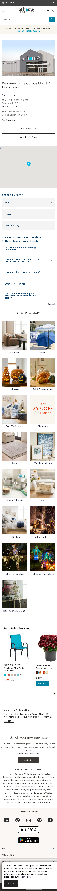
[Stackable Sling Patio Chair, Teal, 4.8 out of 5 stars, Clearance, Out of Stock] (19, 648)
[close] (55, 866)
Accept (11, 884)
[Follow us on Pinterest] (39, 820)
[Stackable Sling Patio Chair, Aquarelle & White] (18, 675)
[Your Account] (48, 11)
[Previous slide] (51, 693)
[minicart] (53, 11)
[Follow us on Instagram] (28, 820)
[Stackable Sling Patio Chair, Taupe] (12, 675)
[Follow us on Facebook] (6, 820)
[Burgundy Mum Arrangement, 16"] (37, 672)
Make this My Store (28, 137)
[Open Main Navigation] (3, 11)
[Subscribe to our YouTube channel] (50, 820)
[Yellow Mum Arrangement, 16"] (40, 672)
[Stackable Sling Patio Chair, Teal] (5, 675)
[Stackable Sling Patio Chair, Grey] (15, 675)
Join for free (28, 760)
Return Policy (12, 225)
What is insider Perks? (17, 284)
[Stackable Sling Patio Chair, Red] (8, 675)
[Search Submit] (52, 19)
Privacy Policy (24, 877)
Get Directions (9, 120)
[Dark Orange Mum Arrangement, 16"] (43, 672)
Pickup (8, 202)
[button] (26, 10)
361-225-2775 (9, 106)
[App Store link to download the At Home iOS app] (28, 829)
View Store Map (28, 129)
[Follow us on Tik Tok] (17, 820)
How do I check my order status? (22, 272)
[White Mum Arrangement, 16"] (47, 672)
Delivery (9, 214)
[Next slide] (54, 693)
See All (51, 304)
